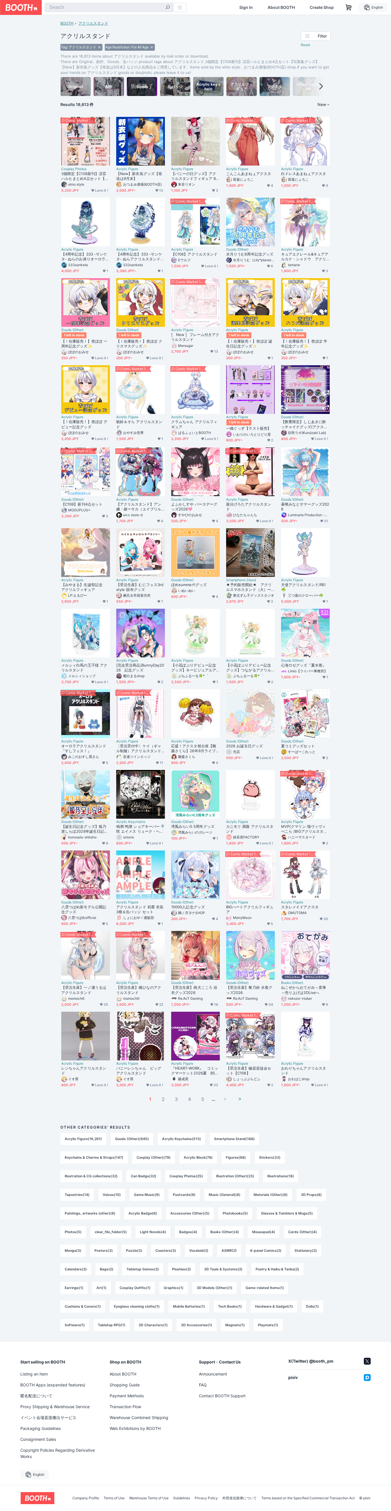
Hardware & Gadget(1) (274, 1306)
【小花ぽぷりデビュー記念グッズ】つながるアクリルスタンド (248, 668)
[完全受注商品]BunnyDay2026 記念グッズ (140, 667)
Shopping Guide (125, 1384)
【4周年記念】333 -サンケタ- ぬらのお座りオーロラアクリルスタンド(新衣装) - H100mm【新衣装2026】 (85, 257)
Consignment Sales (38, 1439)
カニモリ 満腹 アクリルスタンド (249, 829)
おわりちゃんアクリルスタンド (303, 1070)
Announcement (213, 1374)
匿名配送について (36, 1395)
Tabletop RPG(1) (111, 1325)
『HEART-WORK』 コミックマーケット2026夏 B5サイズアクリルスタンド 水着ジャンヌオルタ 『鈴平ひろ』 (195, 1071)
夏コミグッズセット (298, 746)
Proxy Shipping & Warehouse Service (55, 1406)
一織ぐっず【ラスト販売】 (248, 428)
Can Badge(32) (143, 1176)
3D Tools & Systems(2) (223, 1269)
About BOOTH (281, 7)
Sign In (246, 7)
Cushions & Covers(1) (83, 1306)
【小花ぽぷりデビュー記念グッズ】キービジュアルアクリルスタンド (193, 668)
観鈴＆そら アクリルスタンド (139, 424)
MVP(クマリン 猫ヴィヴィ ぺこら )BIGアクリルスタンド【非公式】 (304, 829)
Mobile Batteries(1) (189, 1306)
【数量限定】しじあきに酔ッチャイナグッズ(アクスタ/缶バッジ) (305, 424)
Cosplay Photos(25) (186, 1176)
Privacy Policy (206, 1498)
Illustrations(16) (280, 1176)
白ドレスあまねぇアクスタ (303, 173)
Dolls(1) (312, 1306)
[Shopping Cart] (348, 7)
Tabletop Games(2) (143, 1269)
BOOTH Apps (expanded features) (52, 1384)
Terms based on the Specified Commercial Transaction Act (308, 1498)
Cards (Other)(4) (302, 1232)
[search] (167, 8)
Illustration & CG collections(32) (91, 1176)
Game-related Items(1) (265, 1288)
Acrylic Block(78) (198, 1157)
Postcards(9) (184, 1194)
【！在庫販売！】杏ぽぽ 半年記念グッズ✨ (304, 343)
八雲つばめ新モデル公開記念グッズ (83, 909)
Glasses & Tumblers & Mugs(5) (287, 1213)
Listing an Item (34, 1374)
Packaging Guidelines (40, 1428)
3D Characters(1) (153, 1325)
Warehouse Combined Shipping (139, 1417)
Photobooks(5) (235, 1213)
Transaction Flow (125, 1406)
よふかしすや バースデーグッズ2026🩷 (194, 506)
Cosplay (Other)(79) (154, 1157)
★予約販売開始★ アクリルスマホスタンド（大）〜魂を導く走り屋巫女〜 (249, 587)
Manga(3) (73, 1250)
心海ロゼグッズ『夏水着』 (303, 665)
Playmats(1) (268, 1325)
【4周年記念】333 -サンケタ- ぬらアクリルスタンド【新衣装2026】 (139, 257)
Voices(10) (112, 1194)
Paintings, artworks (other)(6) (90, 1213)
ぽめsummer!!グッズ (189, 584)
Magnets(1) (235, 1325)
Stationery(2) (306, 1250)
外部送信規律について (239, 1498)
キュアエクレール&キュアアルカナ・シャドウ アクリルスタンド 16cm (304, 257)
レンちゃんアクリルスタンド (83, 1070)
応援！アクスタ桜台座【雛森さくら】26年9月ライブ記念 (195, 748)
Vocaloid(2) (198, 1250)
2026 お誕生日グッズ (244, 746)
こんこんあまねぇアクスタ (248, 173)
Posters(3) (103, 1250)
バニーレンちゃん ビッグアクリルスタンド (138, 1070)
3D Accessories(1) (196, 1325)
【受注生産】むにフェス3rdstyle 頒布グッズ (139, 587)
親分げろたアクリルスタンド (248, 506)
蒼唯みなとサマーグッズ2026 (305, 506)
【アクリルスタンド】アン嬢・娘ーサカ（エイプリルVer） (140, 507)
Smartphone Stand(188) (234, 1139)
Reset (305, 45)
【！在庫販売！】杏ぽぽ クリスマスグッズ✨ (139, 343)
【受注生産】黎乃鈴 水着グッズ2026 (249, 990)
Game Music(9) (147, 1194)
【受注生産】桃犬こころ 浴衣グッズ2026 (194, 990)
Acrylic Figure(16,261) (83, 1139)
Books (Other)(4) (224, 1232)
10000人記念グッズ (188, 907)
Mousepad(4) (263, 1232)
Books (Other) (292, 983)
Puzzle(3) (134, 1250)
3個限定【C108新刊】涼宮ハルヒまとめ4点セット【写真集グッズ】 (84, 176)
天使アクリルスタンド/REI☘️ (303, 587)
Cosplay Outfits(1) (135, 1288)
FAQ (203, 1384)
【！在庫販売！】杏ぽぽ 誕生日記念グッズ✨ (249, 343)
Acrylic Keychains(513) (181, 1139)
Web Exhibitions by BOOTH (135, 1428)
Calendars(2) (76, 1269)
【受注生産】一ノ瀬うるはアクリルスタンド (83, 990)
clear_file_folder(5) (111, 1232)
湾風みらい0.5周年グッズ (192, 826)
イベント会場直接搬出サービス (48, 1417)
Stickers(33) (270, 1157)
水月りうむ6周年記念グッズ (249, 254)
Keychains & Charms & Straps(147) (94, 1157)
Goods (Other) (237, 249)
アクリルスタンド (93, 23)
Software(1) (75, 1325)
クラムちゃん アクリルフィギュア (194, 424)
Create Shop (322, 7)
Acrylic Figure (127, 169)
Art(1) (101, 1288)
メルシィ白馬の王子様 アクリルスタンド (84, 667)
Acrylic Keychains (130, 822)
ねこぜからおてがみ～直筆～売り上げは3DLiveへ (303, 990)
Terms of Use (114, 1498)
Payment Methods (127, 1395)
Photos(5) (73, 1232)
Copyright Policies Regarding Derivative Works (57, 1453)
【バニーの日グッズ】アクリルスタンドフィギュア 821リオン (194, 176)
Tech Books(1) (230, 1306)
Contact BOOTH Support (222, 1395)
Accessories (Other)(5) (190, 1213)
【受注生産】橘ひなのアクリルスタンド (138, 990)
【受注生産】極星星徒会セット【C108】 (248, 1070)
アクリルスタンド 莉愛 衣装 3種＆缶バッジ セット (139, 909)
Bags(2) (106, 1269)
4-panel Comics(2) (265, 1250)
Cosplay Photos (73, 169)
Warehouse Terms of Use (149, 1498)
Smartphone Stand (241, 580)
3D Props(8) (311, 1194)
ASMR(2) (229, 1250)
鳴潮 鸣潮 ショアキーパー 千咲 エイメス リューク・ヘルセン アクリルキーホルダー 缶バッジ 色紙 (140, 829)
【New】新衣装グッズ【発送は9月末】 (139, 176)
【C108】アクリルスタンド (194, 254)
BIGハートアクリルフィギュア (249, 909)
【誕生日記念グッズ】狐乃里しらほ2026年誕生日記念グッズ (84, 829)
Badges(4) (188, 1232)
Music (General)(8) (224, 1194)
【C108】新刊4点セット (81, 504)
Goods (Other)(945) (132, 1139)
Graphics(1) (173, 1288)
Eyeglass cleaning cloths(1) (137, 1306)
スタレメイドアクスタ (300, 907)
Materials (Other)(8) (271, 1194)
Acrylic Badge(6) (143, 1213)
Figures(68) (236, 1157)
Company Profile (85, 1498)
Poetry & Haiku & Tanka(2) (277, 1269)
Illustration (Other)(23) (235, 1176)
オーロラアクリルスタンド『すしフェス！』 (83, 748)
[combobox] (109, 7)
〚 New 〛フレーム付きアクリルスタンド (195, 337)
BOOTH (67, 23)
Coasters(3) (165, 1250)
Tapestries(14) (77, 1194)
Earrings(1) (74, 1288)
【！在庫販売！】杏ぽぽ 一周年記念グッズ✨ (84, 343)
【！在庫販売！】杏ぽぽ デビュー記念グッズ (84, 424)
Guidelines (181, 1498)
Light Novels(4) (153, 1232)
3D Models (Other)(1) (214, 1288)
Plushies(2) (181, 1269)
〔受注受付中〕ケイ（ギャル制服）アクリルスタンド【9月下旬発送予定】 (138, 748)
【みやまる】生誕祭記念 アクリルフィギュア (83, 587)
